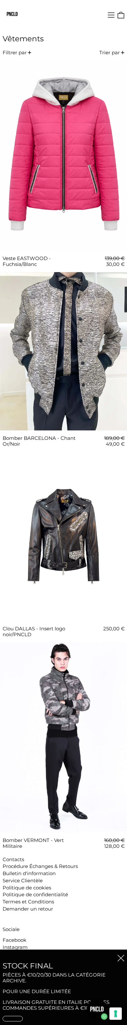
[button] (121, 15)
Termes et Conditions (28, 902)
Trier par (109, 52)
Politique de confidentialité (35, 894)
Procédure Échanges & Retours (40, 866)
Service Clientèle (23, 880)
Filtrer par (15, 52)
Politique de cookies (27, 888)
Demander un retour (28, 909)
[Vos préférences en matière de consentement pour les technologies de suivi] (115, 1013)
